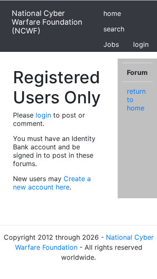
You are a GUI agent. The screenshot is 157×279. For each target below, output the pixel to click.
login (141, 44)
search (113, 29)
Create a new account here (52, 182)
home (112, 13)
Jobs (111, 44)
